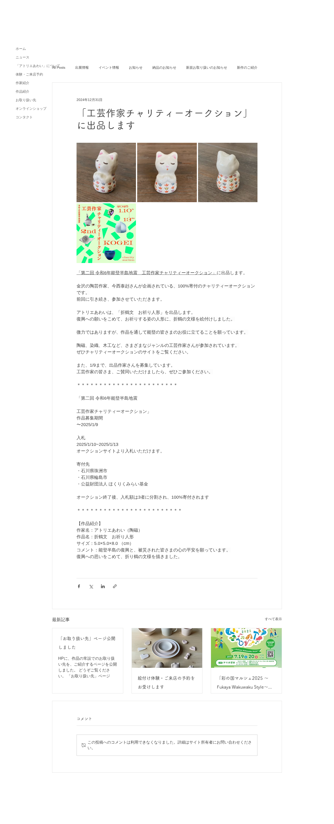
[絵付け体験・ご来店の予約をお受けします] (167, 648)
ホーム (21, 49)
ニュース (22, 57)
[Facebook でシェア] (79, 586)
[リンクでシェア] (114, 586)
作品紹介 (22, 91)
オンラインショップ (31, 108)
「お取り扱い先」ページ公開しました (86, 642)
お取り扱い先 (26, 100)
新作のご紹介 (247, 67)
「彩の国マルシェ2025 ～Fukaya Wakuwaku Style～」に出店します (245, 683)
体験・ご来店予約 (29, 74)
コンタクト (24, 117)
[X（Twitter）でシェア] (91, 586)
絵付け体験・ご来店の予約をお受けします (166, 682)
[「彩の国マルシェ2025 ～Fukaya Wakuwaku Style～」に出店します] (246, 648)
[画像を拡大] (106, 172)
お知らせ (136, 67)
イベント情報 (109, 67)
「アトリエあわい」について (38, 66)
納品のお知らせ (164, 67)
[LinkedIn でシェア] (102, 586)
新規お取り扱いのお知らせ (206, 67)
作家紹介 (22, 83)
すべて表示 (273, 619)
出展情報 (82, 67)
